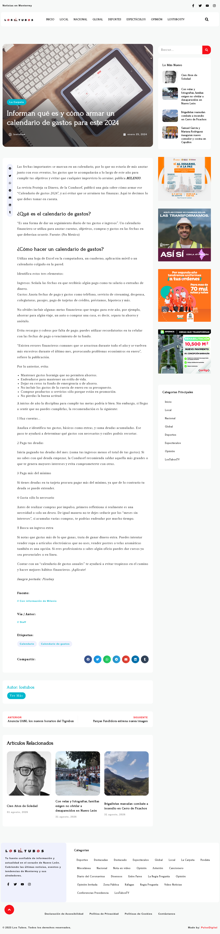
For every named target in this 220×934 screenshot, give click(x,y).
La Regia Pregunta (159, 876)
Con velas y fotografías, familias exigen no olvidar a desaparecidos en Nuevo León (77, 806)
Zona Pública (111, 884)
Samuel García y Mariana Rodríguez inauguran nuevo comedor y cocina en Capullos (193, 135)
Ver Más (16, 695)
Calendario (27, 643)
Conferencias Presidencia (93, 892)
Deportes (114, 19)
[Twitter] (200, 6)
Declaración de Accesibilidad (64, 913)
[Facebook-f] (193, 6)
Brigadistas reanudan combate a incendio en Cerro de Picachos (193, 116)
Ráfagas (129, 884)
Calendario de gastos (55, 643)
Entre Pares (135, 876)
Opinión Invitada (87, 884)
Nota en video (122, 868)
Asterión (158, 868)
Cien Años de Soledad (22, 806)
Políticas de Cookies (138, 913)
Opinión (156, 19)
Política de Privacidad (104, 913)
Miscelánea (84, 868)
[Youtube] (207, 6)
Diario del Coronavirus (91, 876)
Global (98, 19)
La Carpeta (16, 102)
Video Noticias (173, 884)
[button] (207, 19)
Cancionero (176, 868)
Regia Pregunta (149, 884)
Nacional (80, 19)
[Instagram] (214, 6)
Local (64, 19)
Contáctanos (166, 913)
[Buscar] (206, 50)
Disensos (116, 876)
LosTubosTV (176, 19)
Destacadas (101, 860)
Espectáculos (136, 19)
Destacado (120, 860)
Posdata (205, 860)
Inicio (50, 19)
